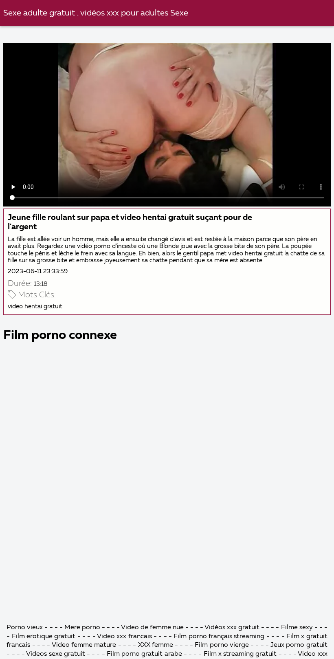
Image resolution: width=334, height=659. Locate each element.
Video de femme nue (152, 627)
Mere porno (82, 627)
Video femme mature (84, 645)
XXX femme (155, 645)
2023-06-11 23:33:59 (38, 271)
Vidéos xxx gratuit (231, 627)
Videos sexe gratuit (55, 654)
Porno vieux (25, 627)
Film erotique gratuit (44, 636)
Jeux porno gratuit (298, 645)
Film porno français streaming (219, 636)
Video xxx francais (124, 636)
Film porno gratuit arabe (144, 654)
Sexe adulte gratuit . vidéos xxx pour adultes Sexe (95, 13)
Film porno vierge (222, 645)
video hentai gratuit (35, 306)
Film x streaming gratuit (240, 654)
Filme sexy (297, 627)
